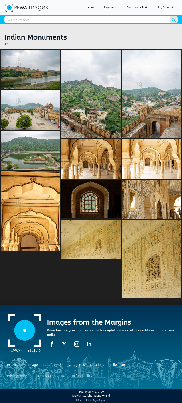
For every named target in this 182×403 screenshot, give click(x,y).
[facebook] (52, 344)
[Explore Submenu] (118, 7)
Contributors (54, 365)
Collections (117, 365)
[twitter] (64, 344)
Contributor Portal (138, 7)
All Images (31, 365)
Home (91, 7)
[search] (173, 19)
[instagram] (77, 344)
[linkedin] (89, 344)
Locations (97, 365)
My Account (165, 7)
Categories (77, 365)
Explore (109, 7)
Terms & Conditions (49, 376)
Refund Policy (82, 376)
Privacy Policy (17, 376)
